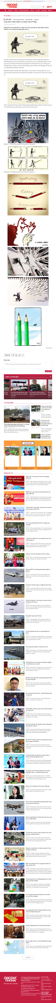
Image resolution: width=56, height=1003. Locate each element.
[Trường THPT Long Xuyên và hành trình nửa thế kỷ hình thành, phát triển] (14, 513)
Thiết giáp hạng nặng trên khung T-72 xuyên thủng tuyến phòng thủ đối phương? (17, 425)
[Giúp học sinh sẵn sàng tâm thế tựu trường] (14, 560)
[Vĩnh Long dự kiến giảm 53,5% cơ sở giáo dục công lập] (14, 529)
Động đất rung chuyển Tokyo (34, 616)
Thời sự (16, 10)
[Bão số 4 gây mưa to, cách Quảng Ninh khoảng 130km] (44, 456)
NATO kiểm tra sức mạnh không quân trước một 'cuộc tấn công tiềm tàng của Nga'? (38, 394)
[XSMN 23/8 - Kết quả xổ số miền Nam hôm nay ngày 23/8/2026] (14, 498)
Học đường (44, 10)
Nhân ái (50, 10)
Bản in (19, 355)
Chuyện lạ (36, 19)
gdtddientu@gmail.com (39, 1)
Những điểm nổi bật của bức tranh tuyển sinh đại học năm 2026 (39, 709)
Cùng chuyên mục (12, 377)
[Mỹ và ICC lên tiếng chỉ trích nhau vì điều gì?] (28, 456)
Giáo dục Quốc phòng (18, 19)
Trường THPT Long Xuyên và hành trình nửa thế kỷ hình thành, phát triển (38, 508)
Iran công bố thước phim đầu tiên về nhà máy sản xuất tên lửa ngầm (38, 895)
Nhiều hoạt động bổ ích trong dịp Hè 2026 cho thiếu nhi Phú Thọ (38, 864)
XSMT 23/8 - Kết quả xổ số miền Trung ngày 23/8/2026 (37, 477)
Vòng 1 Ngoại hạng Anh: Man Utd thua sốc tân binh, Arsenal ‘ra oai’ (38, 988)
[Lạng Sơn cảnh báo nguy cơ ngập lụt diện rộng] (14, 591)
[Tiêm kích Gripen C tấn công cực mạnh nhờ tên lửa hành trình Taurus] (14, 606)
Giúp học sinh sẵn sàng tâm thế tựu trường (37, 554)
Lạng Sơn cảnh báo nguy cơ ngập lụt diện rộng (38, 585)
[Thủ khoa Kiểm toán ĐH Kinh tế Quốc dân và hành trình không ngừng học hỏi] (12, 456)
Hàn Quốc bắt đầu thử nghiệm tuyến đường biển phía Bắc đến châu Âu (39, 725)
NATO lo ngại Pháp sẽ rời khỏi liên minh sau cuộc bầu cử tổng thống (39, 818)
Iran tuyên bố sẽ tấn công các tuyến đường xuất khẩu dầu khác (19, 393)
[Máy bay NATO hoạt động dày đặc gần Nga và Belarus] (14, 575)
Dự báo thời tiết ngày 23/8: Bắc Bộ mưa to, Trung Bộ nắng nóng (37, 972)
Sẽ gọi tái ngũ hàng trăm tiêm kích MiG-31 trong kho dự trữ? (46, 409)
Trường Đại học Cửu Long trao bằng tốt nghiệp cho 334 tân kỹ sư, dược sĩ (38, 663)
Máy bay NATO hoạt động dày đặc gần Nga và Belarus (38, 570)
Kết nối (32, 10)
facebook (13, 355)
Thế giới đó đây (29, 19)
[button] (48, 376)
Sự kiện (7, 16)
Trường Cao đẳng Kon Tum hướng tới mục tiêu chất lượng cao (38, 539)
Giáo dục (10, 10)
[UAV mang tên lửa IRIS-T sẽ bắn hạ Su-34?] (14, 653)
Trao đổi (38, 10)
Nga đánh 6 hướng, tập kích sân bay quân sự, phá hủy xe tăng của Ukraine (39, 740)
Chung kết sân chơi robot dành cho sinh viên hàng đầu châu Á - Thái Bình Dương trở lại (38, 771)
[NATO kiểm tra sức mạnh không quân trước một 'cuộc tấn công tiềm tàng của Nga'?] (38, 385)
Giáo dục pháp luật (24, 10)
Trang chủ (5, 10)
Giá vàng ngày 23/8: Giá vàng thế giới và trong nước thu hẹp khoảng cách (38, 910)
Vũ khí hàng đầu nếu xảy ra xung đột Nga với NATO (37, 632)
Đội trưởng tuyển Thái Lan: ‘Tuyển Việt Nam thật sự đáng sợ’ (39, 694)
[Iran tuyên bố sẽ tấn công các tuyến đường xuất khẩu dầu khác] (19, 385)
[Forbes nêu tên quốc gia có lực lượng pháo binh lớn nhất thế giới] (35, 423)
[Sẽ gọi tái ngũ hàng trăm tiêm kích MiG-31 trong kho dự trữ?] (35, 408)
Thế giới (8, 19)
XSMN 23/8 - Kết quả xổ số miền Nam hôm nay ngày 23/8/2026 (38, 492)
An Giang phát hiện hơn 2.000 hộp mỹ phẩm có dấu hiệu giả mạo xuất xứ (38, 957)
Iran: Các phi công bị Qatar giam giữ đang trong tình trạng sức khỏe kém (38, 802)
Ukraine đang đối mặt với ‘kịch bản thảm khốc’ (38, 925)
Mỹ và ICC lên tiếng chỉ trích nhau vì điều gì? (28, 468)
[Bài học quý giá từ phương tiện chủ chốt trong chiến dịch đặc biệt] (35, 437)
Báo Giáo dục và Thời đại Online (12, 5)
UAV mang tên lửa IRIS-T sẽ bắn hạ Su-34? (37, 647)
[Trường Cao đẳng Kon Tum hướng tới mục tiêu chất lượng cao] (14, 544)
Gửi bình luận (48, 371)
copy (23, 355)
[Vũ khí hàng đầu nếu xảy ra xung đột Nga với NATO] (14, 637)
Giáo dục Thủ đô (49, 7)
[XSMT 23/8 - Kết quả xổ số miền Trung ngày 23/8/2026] (14, 482)
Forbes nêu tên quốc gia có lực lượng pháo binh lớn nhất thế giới (46, 423)
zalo (16, 355)
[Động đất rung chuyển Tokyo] (14, 622)
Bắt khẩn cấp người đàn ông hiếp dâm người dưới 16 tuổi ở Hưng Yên (39, 678)
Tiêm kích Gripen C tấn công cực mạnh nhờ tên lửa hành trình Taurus (38, 601)
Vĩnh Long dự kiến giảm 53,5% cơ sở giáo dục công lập (38, 523)
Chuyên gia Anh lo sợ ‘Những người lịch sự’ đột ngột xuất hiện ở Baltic (38, 879)
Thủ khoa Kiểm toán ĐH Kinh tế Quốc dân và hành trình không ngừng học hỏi (38, 756)
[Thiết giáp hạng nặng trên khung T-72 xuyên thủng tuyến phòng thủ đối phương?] (17, 414)
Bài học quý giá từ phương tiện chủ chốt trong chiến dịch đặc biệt (46, 437)
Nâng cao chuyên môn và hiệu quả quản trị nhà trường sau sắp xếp (38, 849)
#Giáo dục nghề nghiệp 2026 (16, 15)
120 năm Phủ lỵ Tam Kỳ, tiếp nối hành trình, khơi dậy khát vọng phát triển (38, 833)
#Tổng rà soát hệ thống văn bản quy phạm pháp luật (33, 15)
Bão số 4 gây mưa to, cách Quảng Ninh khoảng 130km (43, 469)
